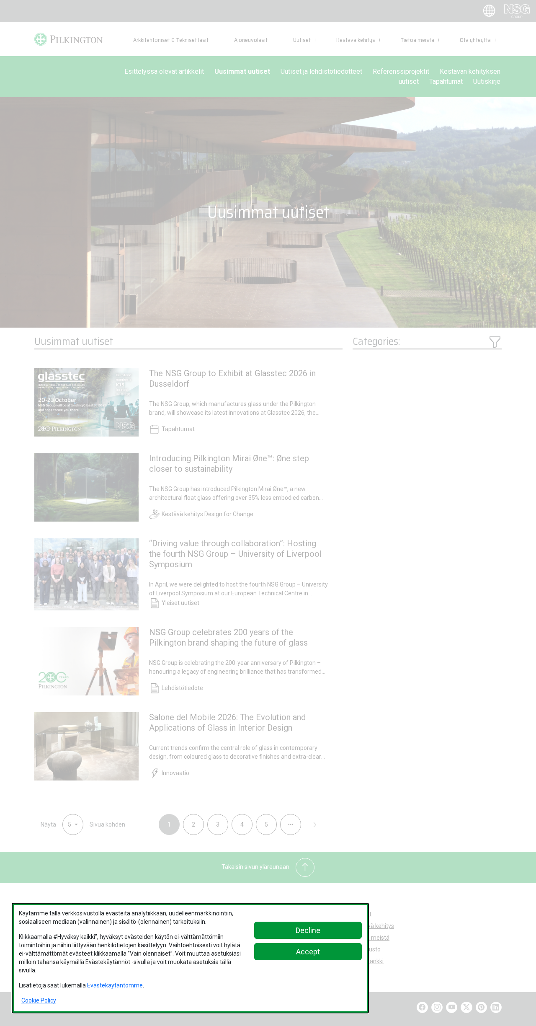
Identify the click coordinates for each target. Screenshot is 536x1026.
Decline (308, 930)
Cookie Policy (38, 1000)
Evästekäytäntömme (115, 985)
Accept (308, 951)
